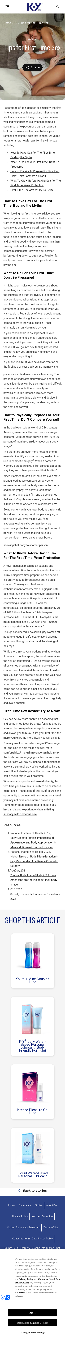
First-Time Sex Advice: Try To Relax (31, 190)
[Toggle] (7, 6)
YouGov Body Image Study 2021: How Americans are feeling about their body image (33, 880)
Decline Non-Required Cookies (32, 1322)
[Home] (33, 6)
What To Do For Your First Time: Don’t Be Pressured (34, 164)
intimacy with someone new (20, 814)
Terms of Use (25, 1292)
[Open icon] (58, 7)
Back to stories (34, 1190)
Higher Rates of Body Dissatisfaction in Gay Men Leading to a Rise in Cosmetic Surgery (34, 861)
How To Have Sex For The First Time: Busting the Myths (32, 155)
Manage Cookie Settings (32, 1332)
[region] (32, 1297)
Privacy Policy (26, 1279)
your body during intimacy (37, 366)
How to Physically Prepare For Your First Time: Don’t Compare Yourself (34, 174)
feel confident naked (15, 537)
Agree (32, 1312)
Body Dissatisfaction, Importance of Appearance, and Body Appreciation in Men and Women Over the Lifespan (33, 842)
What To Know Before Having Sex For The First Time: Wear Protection (35, 183)
